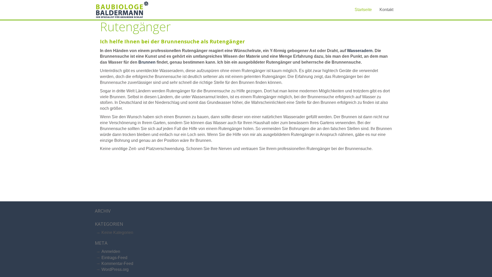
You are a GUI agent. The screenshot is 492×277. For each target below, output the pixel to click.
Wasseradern (360, 50)
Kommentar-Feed (117, 263)
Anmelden (110, 251)
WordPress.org (115, 269)
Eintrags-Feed (114, 257)
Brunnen (147, 62)
